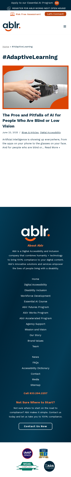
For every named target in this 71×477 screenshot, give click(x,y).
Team (35, 346)
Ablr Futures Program (35, 307)
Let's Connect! (55, 14)
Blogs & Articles (30, 132)
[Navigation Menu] (65, 26)
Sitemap (35, 385)
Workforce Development (36, 295)
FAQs (36, 362)
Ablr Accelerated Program (35, 318)
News (35, 356)
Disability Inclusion (35, 290)
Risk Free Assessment (28, 14)
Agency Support (35, 323)
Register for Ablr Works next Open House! (39, 8)
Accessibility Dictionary (35, 368)
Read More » (52, 147)
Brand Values (35, 340)
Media (35, 379)
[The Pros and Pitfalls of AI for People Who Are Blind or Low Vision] (35, 87)
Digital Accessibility (50, 132)
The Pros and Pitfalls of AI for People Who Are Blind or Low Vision (31, 120)
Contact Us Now (35, 426)
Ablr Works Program (35, 312)
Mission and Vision (35, 329)
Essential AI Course (35, 301)
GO (56, 3)
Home (5, 46)
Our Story (35, 335)
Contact (35, 373)
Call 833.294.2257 (36, 393)
